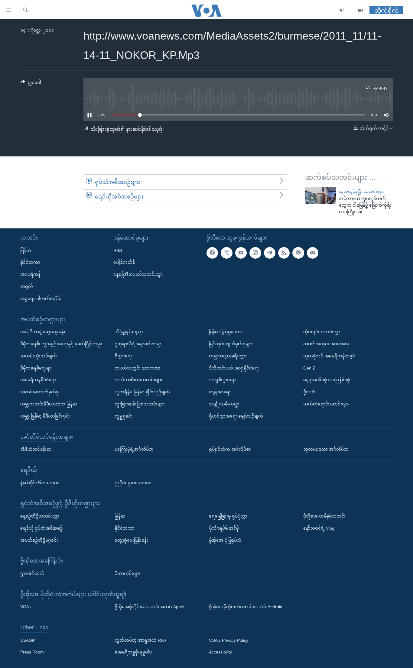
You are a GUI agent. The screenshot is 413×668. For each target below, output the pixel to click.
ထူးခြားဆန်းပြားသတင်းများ (140, 404)
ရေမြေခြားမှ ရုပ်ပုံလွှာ (228, 516)
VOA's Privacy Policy (228, 640)
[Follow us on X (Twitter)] (226, 253)
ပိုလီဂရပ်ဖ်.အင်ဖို (224, 528)
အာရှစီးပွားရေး (222, 379)
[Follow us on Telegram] (269, 253)
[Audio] (342, 10)
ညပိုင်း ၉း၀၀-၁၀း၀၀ (133, 482)
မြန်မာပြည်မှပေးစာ (225, 331)
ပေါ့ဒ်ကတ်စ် (124, 262)
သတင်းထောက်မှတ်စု (39, 391)
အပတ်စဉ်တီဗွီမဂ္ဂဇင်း (39, 540)
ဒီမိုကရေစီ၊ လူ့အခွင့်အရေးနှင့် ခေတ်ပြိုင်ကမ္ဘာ (61, 343)
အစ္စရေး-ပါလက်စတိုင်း (41, 298)
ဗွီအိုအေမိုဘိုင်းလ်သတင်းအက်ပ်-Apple (149, 606)
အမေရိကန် (30, 274)
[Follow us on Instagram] (255, 253)
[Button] (31, 84)
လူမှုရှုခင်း (123, 416)
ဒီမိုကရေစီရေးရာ (35, 368)
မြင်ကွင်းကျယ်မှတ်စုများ (231, 343)
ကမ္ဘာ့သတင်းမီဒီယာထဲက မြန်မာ (48, 404)
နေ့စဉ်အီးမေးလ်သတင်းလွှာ (137, 274)
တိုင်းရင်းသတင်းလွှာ (321, 331)
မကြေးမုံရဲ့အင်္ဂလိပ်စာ (134, 449)
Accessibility (220, 652)
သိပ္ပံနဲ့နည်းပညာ (129, 331)
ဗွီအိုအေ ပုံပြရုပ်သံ (225, 540)
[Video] (360, 10)
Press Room (32, 652)
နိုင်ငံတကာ (30, 262)
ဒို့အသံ (309, 391)
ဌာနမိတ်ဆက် (32, 573)
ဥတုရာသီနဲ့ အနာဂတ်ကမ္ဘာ (138, 343)
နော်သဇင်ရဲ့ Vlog (318, 528)
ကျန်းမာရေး (220, 391)
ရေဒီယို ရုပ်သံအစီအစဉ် (41, 528)
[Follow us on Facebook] (212, 253)
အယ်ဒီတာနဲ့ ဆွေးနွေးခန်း (42, 331)
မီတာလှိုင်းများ (127, 573)
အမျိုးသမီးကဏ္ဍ (224, 404)
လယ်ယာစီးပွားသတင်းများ (138, 379)
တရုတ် (26, 286)
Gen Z (309, 368)
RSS (117, 250)
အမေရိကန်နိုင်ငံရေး (38, 379)
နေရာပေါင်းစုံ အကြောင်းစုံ (326, 379)
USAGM (28, 640)
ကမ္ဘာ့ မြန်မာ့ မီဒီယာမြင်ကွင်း (45, 416)
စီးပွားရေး (123, 355)
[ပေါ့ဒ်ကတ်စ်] (298, 253)
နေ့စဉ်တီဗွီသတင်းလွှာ (39, 516)
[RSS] (284, 253)
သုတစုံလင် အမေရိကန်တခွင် (329, 355)
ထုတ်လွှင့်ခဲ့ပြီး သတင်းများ (361, 191)
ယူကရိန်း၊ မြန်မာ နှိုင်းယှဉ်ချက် (142, 391)
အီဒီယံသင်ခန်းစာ (35, 449)
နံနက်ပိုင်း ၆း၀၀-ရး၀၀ (40, 482)
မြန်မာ (25, 250)
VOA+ (25, 606)
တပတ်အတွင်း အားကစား (138, 368)
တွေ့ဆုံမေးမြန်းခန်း (131, 540)
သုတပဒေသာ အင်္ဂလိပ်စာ (325, 449)
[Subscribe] (312, 253)
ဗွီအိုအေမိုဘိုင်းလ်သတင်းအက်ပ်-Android (245, 606)
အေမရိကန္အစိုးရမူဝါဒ (133, 652)
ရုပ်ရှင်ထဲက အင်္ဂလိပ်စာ (230, 449)
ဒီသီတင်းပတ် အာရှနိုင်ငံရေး (234, 368)
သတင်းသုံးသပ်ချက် (38, 355)
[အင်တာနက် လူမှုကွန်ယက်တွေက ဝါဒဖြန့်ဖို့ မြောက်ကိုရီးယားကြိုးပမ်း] (320, 195)
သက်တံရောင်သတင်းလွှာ (326, 404)
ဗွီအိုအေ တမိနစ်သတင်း (324, 516)
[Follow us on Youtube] (241, 253)
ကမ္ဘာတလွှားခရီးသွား (228, 355)
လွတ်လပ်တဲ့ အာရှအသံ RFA (140, 640)
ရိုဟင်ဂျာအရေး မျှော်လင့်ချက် (236, 416)
